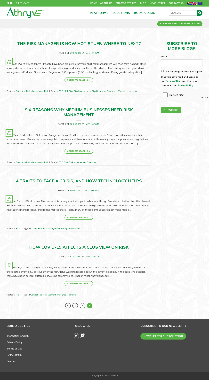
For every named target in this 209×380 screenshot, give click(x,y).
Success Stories (126, 3)
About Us (106, 3)
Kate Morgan (92, 53)
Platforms (99, 13)
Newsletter (157, 3)
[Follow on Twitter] (8, 3)
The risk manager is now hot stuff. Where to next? (79, 44)
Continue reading (78, 80)
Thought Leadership (127, 91)
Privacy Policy (185, 85)
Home (93, 3)
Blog (143, 3)
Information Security (18, 336)
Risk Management (82, 91)
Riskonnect (112, 91)
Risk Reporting (99, 91)
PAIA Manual (14, 355)
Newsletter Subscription (163, 336)
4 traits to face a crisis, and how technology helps (79, 181)
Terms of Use (173, 81)
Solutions (121, 13)
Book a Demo (144, 13)
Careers (11, 361)
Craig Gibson (92, 257)
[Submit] (199, 13)
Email (164, 56)
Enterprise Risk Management (29, 91)
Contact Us (176, 3)
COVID (33, 228)
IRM (66, 91)
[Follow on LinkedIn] (11, 3)
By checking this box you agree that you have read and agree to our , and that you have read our (181, 78)
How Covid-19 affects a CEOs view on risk (79, 247)
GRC (60, 91)
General (34, 294)
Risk (46, 91)
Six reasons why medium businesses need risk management (79, 112)
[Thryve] (39, 13)
